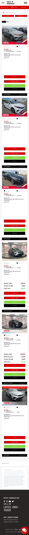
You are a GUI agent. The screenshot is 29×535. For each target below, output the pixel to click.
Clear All (4, 21)
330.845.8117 (23, 311)
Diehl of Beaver (6, 455)
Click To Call (15, 89)
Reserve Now (14, 85)
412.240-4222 (23, 94)
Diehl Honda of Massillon (8, 383)
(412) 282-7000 (5, 7)
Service (25, 7)
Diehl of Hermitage (7, 94)
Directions (15, 7)
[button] (26, 34)
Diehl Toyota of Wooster (8, 310)
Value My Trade (14, 81)
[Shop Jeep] (3, 2)
